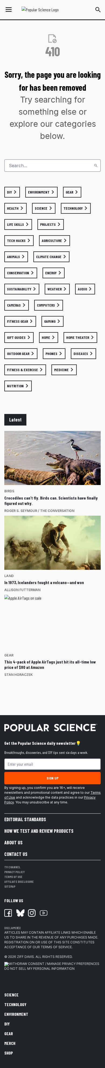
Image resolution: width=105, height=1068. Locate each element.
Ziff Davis (25, 957)
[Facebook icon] (8, 913)
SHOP (8, 1052)
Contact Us (15, 854)
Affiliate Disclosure (19, 881)
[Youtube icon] (43, 913)
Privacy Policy (14, 872)
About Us (13, 842)
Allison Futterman (22, 590)
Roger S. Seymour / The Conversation (39, 511)
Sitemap (9, 886)
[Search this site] (98, 9)
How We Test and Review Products (39, 831)
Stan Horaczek (18, 675)
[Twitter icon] (20, 913)
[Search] (95, 165)
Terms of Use (13, 877)
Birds (9, 491)
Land (9, 576)
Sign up (52, 778)
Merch (9, 1043)
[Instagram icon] (32, 913)
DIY (7, 1023)
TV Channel (12, 867)
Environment (16, 1014)
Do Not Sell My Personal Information (39, 969)
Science (11, 994)
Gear (8, 655)
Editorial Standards (25, 819)
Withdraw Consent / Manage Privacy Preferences (54, 964)
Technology (15, 1004)
